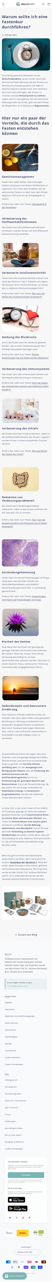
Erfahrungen (10, 1121)
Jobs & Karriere (11, 1107)
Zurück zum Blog (27, 934)
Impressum (10, 1009)
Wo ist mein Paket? (13, 1135)
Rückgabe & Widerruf (14, 1142)
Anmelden (26, 1175)
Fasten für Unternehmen (15, 1100)
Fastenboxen (10, 1050)
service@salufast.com (17, 986)
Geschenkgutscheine (13, 1128)
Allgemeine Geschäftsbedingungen (20, 1016)
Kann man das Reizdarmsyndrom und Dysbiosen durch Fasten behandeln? (24, 523)
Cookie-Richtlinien (12, 1057)
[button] (3, 4)
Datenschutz (10, 1030)
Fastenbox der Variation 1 (23, 862)
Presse (8, 1114)
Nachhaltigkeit (11, 1037)
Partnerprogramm (13, 1093)
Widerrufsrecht (11, 1023)
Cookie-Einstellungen (14, 1064)
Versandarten (11, 1087)
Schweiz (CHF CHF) (24, 1252)
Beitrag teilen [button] (11, 35)
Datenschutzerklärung (26, 1181)
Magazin (8, 1002)
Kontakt (8, 1043)
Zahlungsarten (11, 1080)
